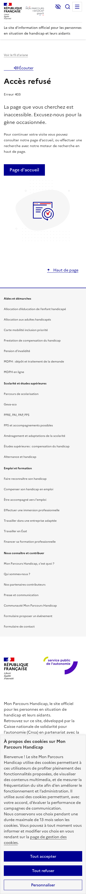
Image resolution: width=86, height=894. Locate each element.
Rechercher (67, 6)
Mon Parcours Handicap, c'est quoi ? (29, 564)
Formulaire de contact (19, 626)
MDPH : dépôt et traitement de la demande (34, 361)
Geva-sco (10, 404)
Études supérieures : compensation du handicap (37, 446)
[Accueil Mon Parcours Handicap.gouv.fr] (35, 11)
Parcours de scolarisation (21, 394)
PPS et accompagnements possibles (28, 425)
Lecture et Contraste (58, 6)
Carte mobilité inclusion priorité (26, 330)
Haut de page (65, 270)
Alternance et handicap (20, 457)
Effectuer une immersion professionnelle (31, 510)
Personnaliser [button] (43, 885)
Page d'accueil (24, 170)
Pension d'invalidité (17, 351)
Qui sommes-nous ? (17, 574)
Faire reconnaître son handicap (25, 479)
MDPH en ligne (14, 372)
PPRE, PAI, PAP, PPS (16, 415)
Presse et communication (21, 595)
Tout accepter (43, 856)
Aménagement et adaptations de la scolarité (34, 436)
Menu (77, 6)
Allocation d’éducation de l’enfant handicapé (35, 309)
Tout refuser (43, 871)
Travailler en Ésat (15, 531)
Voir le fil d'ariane (16, 55)
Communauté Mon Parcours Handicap (30, 605)
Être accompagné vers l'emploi (25, 500)
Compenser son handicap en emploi (28, 489)
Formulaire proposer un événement (28, 616)
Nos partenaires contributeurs (24, 584)
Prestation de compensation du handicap (32, 340)
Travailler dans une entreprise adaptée (30, 521)
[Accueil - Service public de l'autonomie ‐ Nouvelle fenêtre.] (55, 668)
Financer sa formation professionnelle (30, 542)
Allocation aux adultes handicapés (27, 319)
